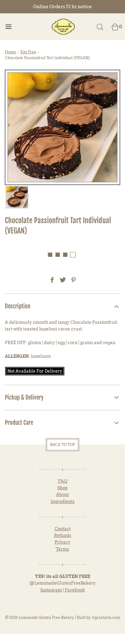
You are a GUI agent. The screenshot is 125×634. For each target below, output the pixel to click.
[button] (17, 197)
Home (10, 52)
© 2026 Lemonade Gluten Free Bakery (39, 617)
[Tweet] (61, 279)
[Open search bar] (100, 26)
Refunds (62, 535)
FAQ (62, 481)
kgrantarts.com (106, 617)
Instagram (51, 590)
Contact (63, 528)
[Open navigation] (8, 26)
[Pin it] (72, 279)
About (62, 494)
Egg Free (28, 52)
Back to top (62, 444)
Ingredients (63, 501)
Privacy (62, 542)
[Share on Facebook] (51, 279)
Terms (62, 549)
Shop (62, 487)
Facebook (75, 590)
